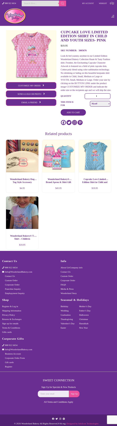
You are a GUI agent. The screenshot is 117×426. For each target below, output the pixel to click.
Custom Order (11, 280)
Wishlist (103, 3)
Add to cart (73, 112)
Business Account (13, 354)
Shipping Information (11, 311)
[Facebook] (63, 122)
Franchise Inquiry (13, 289)
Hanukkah (83, 323)
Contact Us (10, 276)
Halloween (84, 315)
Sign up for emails (10, 323)
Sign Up (74, 394)
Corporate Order (12, 285)
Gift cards (9, 362)
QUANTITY (66, 96)
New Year (83, 328)
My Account (88, 3)
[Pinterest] (80, 122)
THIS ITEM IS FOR (67, 103)
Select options (34, 246)
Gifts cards (7, 332)
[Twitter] (68, 122)
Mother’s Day (85, 306)
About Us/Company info (72, 267)
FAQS (63, 285)
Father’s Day (85, 311)
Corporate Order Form (15, 358)
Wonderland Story (69, 293)
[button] (34, 189)
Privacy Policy (8, 315)
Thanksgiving (67, 319)
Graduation (66, 315)
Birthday (64, 306)
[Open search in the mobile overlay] (44, 3)
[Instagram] (74, 122)
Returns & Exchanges (12, 319)
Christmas (83, 319)
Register (8, 366)
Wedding (65, 311)
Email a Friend (29, 102)
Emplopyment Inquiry (15, 293)
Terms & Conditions (11, 328)
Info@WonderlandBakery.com (18, 272)
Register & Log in (10, 306)
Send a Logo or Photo (29, 94)
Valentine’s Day (68, 323)
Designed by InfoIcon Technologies (82, 423)
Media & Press (67, 289)
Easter (63, 328)
